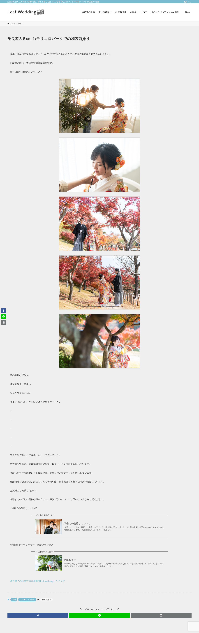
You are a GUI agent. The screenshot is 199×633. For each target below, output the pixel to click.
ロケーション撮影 (27, 599)
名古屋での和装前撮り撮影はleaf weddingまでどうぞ (37, 581)
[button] (37, 615)
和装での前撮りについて (77, 523)
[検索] (189, 1)
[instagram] (185, 1)
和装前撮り (70, 560)
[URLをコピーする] (161, 615)
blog (14, 599)
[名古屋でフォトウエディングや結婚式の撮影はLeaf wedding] (26, 12)
